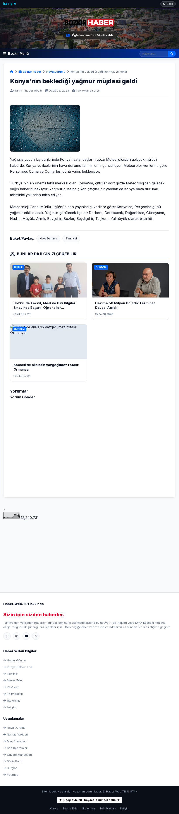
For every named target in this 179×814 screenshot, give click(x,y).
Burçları (12, 768)
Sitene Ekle (14, 680)
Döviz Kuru (14, 761)
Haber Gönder (16, 660)
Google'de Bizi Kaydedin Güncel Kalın (89, 800)
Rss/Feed (13, 687)
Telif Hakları (108, 808)
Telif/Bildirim (15, 693)
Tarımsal (71, 238)
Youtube (12, 774)
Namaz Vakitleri (17, 734)
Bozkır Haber (31, 71)
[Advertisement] (89, 551)
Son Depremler (17, 748)
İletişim (9, 3)
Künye (54, 808)
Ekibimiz (12, 673)
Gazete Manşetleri (19, 754)
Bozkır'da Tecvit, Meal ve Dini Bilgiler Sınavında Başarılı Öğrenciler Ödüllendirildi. (45, 307)
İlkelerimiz (13, 700)
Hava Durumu (55, 71)
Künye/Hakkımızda (19, 667)
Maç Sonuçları (17, 741)
